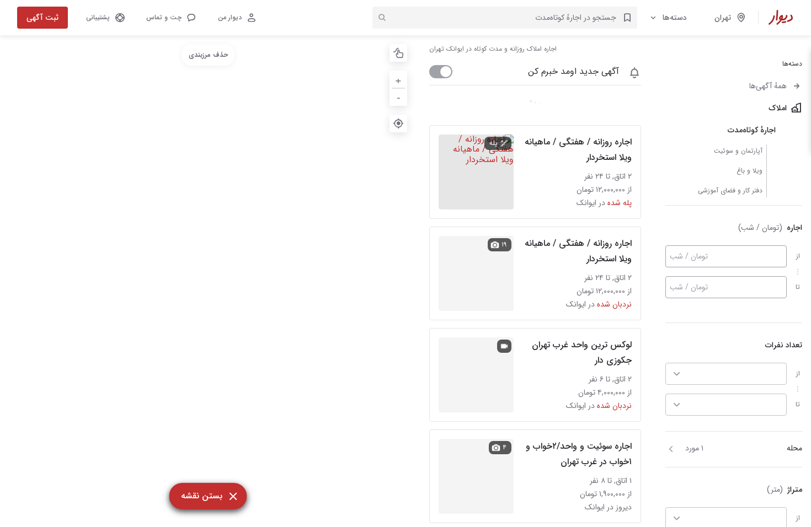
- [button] (399, 97)
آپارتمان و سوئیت (738, 151)
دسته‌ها (675, 18)
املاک (778, 108)
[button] (170, 18)
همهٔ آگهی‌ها (768, 86)
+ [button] (398, 79)
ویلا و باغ (749, 170)
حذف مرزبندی (208, 55)
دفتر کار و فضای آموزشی (730, 190)
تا (798, 287)
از (798, 256)
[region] (208, 281)
